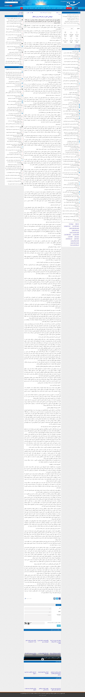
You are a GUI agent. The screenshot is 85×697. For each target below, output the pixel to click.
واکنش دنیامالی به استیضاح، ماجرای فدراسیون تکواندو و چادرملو (56, 673)
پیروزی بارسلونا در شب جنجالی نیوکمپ (15, 91)
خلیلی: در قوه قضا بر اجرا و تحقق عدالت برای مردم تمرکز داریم (72, 220)
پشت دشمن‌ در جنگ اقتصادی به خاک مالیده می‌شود (72, 90)
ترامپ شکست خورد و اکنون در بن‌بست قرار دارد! (71, 107)
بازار (21, 8)
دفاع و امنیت (54, 8)
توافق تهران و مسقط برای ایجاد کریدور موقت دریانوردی (72, 208)
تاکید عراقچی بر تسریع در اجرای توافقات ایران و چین (71, 157)
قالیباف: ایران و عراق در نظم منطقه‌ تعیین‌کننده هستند (71, 197)
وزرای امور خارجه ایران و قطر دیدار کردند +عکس (71, 88)
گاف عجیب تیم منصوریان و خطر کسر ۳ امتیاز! (14, 21)
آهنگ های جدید (76, 234)
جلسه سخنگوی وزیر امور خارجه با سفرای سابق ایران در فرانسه (72, 205)
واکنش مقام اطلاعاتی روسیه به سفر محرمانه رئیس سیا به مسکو (15, 40)
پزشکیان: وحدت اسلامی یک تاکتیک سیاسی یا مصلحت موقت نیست (72, 100)
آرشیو (15, 0)
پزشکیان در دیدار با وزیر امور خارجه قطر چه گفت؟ (70, 73)
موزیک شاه (71, 224)
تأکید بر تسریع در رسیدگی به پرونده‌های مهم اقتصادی (72, 139)
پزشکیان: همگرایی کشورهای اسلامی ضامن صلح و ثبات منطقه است (71, 214)
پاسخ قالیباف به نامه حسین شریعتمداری (72, 152)
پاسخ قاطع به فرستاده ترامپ (74, 149)
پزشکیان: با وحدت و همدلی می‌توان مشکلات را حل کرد (71, 136)
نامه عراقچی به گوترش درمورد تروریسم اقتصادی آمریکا (71, 130)
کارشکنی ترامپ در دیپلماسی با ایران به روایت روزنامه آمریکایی (15, 118)
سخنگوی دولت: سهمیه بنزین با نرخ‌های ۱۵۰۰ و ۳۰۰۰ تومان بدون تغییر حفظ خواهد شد (71, 200)
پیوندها (24, 8)
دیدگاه (28, 8)
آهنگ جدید (70, 236)
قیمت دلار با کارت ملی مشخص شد (73, 14)
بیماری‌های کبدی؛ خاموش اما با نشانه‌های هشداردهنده (15, 50)
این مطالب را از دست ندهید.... (55, 630)
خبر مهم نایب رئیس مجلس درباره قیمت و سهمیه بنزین (71, 211)
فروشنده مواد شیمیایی (75, 243)
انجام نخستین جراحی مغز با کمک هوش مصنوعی (14, 73)
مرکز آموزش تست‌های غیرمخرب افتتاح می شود (71, 144)
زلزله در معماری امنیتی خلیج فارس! (73, 141)
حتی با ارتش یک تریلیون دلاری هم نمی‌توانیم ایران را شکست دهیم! (15, 47)
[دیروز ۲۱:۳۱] (55, 667)
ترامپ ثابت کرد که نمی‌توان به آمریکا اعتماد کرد (14, 83)
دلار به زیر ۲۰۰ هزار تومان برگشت (73, 19)
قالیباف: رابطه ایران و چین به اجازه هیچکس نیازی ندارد (71, 124)
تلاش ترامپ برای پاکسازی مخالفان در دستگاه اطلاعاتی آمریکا (15, 105)
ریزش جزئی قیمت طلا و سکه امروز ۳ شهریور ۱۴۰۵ (72, 23)
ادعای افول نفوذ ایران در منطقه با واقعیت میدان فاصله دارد (71, 111)
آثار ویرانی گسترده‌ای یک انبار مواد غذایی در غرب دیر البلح (14, 44)
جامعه (39, 8)
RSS (18, 0)
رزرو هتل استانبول (75, 230)
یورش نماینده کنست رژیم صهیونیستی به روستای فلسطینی (14, 127)
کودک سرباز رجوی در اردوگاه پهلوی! (73, 109)
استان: (78, 28)
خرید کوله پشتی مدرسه (74, 245)
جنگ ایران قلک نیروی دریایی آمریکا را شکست (14, 138)
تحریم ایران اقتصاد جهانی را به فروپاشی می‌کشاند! (16, 79)
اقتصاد (36, 8)
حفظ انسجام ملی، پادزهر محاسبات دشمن (72, 150)
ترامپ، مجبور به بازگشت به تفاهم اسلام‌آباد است (70, 159)
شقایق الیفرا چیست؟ (18, 85)
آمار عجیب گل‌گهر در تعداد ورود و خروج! (30, 672)
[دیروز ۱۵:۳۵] (55, 648)
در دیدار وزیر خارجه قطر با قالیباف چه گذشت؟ (71, 74)
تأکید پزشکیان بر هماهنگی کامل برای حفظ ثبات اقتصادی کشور (71, 162)
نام (59, 608)
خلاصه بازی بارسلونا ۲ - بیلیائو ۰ (16, 89)
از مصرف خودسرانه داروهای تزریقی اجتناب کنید (14, 75)
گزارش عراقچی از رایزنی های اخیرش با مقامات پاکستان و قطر (72, 185)
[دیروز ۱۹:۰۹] (42, 635)
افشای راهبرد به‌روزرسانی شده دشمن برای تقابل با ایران (71, 70)
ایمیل (59, 611)
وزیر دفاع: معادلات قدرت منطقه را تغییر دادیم (14, 160)
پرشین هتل (77, 236)
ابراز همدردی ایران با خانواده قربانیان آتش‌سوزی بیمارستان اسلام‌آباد (71, 127)
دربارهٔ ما (6, 0)
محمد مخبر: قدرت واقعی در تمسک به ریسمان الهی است (72, 84)
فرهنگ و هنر (43, 8)
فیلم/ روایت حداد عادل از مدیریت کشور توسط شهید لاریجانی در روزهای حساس (14, 145)
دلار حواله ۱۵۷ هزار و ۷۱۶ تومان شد (73, 18)
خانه (79, 8)
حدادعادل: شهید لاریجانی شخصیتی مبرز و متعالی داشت (71, 65)
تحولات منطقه (69, 8)
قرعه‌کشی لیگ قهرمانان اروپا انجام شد (43, 672)
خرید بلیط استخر (69, 238)
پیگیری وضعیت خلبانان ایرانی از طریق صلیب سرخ (42, 641)
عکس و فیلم (32, 8)
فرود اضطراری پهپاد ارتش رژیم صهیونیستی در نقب (15, 181)
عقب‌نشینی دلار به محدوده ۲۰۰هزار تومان (72, 21)
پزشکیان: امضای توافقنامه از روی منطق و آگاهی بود (71, 217)
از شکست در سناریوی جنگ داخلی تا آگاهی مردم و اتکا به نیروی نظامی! (71, 192)
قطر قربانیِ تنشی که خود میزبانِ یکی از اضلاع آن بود (14, 70)
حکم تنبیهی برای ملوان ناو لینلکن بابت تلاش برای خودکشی (14, 176)
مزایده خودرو (76, 238)
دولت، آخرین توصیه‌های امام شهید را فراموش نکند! (72, 167)
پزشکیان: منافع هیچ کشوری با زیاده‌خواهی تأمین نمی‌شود (71, 81)
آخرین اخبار (21, 67)
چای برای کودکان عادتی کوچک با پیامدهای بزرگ (14, 77)
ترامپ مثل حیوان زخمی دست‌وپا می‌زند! (15, 113)
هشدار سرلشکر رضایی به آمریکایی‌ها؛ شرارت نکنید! (72, 62)
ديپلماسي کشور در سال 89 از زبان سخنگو (43, 17)
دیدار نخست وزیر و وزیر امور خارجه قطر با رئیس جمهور (56, 689)
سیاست (76, 8)
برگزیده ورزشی (58, 661)
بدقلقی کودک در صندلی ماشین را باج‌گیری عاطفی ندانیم (14, 93)
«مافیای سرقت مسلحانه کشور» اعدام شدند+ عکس (72, 175)
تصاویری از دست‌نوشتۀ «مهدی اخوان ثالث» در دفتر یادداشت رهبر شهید (71, 114)
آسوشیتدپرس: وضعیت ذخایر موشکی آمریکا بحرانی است (15, 142)
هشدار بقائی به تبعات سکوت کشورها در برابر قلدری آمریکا (72, 203)
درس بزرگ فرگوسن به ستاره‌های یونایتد (15, 81)
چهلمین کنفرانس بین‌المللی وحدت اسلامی (43, 689)
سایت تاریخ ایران (67, 226)
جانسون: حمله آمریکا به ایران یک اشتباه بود (14, 54)
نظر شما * (58, 614)
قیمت (79, 12)
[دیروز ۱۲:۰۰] (30, 683)
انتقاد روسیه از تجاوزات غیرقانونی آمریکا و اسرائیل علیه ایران (14, 63)
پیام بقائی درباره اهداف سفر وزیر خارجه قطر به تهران (71, 122)
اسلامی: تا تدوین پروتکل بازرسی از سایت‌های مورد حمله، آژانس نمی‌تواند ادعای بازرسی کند (72, 133)
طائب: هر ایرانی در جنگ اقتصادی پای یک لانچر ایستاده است (71, 97)
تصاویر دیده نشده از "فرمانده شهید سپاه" (15, 20)
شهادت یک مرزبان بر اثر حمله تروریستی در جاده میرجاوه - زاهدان (55, 642)
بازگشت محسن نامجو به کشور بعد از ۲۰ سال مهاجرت (31, 641)
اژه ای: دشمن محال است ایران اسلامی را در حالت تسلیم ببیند (71, 154)
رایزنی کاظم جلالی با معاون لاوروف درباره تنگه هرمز (72, 78)
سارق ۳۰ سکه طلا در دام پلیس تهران (15, 52)
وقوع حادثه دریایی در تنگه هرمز (73, 102)
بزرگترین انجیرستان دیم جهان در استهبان (30, 689)
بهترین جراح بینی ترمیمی (74, 232)
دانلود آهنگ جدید (76, 226)
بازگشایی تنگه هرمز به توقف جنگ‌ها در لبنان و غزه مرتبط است (72, 53)
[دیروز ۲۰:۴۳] (42, 667)
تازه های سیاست (77, 49)
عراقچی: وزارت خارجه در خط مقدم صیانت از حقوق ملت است (72, 68)
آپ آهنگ (77, 224)
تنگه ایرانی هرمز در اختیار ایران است (73, 143)
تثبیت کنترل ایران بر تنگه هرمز (74, 106)
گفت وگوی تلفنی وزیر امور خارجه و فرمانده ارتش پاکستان (71, 188)
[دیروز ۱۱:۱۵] (30, 667)
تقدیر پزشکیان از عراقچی (75, 76)
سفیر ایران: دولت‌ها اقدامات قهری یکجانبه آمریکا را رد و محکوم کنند (71, 178)
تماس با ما (10, 0)
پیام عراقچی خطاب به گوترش (74, 92)
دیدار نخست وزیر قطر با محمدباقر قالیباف (15, 164)
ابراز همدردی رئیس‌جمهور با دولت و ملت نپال (71, 86)
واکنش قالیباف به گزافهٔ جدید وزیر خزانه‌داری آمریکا (72, 59)
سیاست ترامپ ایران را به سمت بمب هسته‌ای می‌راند (15, 87)
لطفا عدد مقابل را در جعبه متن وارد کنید (54, 622)
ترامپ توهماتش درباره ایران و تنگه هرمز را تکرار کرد (14, 32)
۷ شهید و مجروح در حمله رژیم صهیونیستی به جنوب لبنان (15, 173)
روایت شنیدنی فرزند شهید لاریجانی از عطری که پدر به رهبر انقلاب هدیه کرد (14, 29)
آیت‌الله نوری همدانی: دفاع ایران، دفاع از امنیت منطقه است (71, 95)
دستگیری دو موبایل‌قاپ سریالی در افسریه (52, 658)
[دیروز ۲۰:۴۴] (55, 635)
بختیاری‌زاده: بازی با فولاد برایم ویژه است (15, 139)
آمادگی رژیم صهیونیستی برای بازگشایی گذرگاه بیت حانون (15, 59)
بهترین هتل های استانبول (74, 228)
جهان (73, 8)
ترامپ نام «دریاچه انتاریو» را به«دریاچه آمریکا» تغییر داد (14, 130)
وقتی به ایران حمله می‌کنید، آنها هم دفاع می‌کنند (13, 72)
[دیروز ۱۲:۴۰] (30, 648)
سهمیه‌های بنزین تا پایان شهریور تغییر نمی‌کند (71, 194)
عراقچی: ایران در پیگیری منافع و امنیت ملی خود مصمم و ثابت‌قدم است (71, 56)
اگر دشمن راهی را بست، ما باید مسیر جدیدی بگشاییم (72, 170)
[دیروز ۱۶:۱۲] (30, 635)
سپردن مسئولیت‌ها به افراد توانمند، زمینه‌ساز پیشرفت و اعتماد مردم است (72, 147)
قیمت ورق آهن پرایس (75, 241)
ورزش (65, 8)
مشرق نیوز (70, 3)
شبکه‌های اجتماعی (60, 8)
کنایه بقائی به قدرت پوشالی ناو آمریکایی (72, 116)
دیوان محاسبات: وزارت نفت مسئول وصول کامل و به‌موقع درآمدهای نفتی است (71, 165)
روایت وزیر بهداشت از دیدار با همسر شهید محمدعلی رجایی (72, 119)
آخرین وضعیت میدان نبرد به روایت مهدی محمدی (70, 104)
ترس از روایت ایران (75, 51)
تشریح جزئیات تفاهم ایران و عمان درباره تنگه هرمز (72, 181)
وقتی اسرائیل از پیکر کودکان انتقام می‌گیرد (15, 107)
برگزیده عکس (58, 678)
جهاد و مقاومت (48, 8)
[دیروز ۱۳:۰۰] (42, 683)
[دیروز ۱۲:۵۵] (42, 648)
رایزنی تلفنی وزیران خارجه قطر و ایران (72, 190)
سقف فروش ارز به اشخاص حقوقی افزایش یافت (14, 61)
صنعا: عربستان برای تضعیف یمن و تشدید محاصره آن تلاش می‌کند (15, 121)
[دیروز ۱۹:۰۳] (55, 683)
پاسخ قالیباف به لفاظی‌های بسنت (73, 183)
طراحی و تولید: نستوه (42, 695)
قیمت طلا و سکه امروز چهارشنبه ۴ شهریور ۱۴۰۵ (71, 16)
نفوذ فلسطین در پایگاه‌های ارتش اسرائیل (15, 101)
